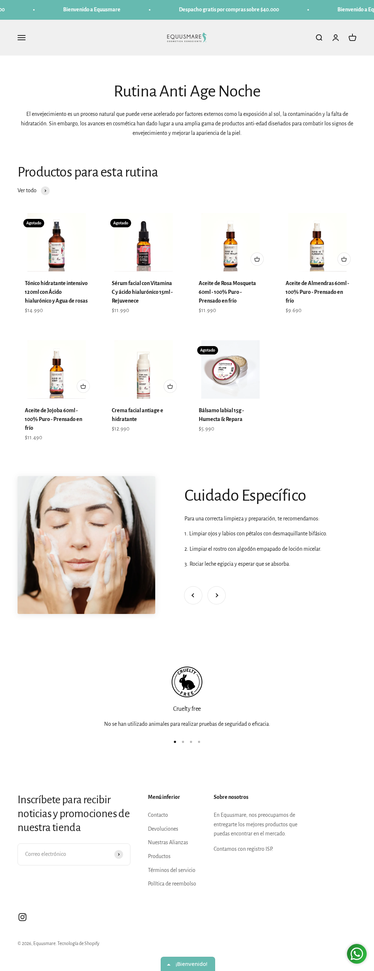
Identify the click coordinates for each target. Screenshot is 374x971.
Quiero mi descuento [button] (187, 228)
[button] (267, 52)
